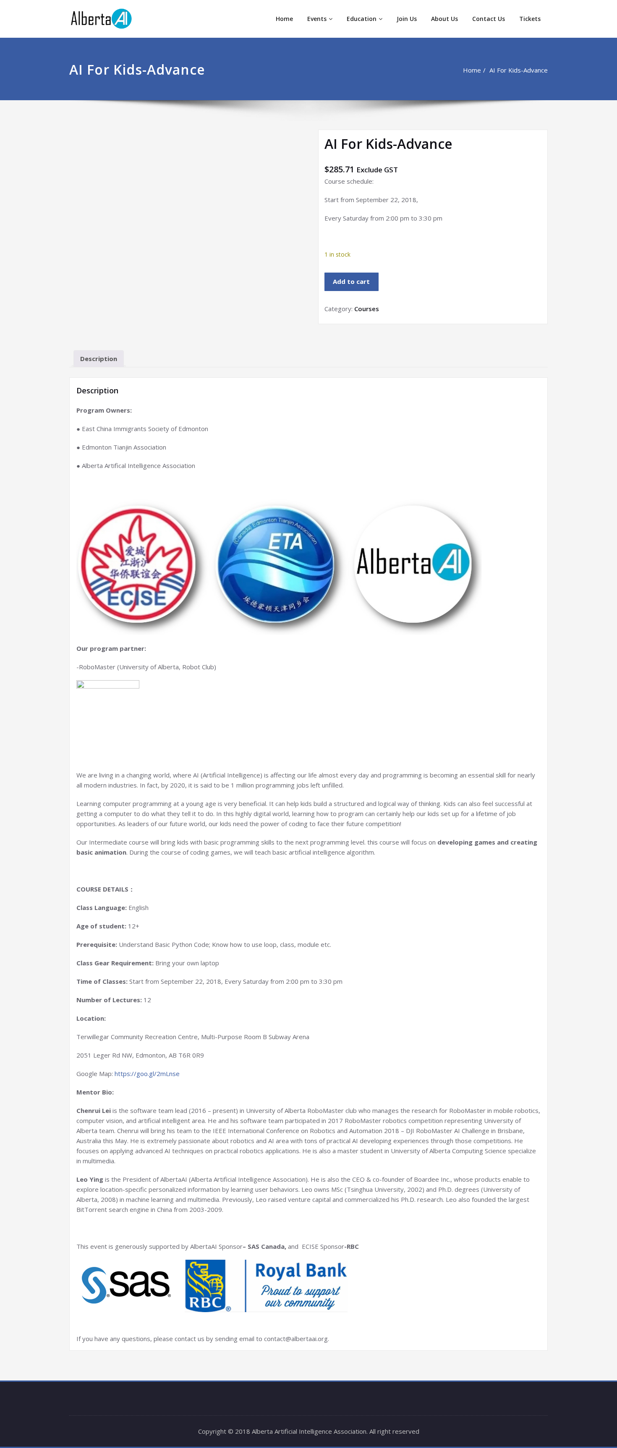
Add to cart (351, 281)
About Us (444, 19)
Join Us (407, 19)
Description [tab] (98, 358)
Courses (366, 308)
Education (361, 19)
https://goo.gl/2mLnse (147, 1073)
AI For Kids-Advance (518, 70)
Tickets (530, 19)
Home (284, 19)
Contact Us (488, 19)
